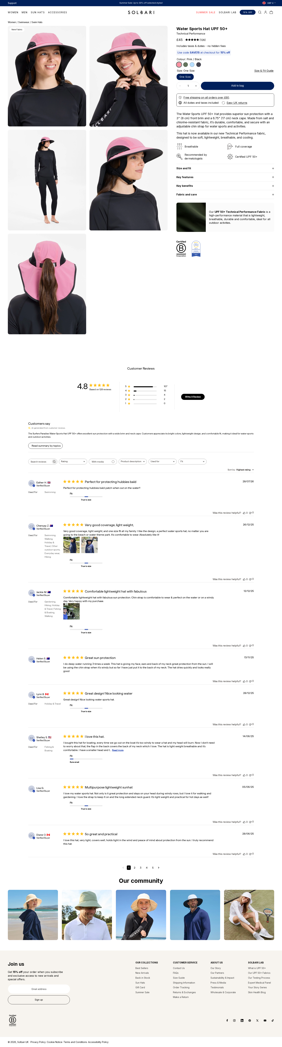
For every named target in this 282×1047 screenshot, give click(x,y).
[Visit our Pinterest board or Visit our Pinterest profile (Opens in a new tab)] (247, 1020)
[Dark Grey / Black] (198, 64)
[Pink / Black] (179, 64)
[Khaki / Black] (185, 64)
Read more (118, 750)
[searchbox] (39, 461)
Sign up (39, 999)
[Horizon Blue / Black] (192, 64)
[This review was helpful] (244, 512)
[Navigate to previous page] (123, 867)
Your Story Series (257, 987)
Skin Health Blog (257, 992)
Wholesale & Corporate (223, 992)
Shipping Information (184, 982)
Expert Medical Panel (259, 982)
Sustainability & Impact (222, 977)
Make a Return (181, 997)
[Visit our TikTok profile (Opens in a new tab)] (270, 1020)
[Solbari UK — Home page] (141, 12)
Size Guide (179, 977)
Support (12, 3)
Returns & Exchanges (184, 992)
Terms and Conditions (75, 1042)
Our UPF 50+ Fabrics (259, 972)
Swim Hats (36, 22)
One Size (185, 76)
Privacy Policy (38, 1042)
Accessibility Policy (98, 1042)
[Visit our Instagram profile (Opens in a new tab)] (232, 1020)
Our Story (216, 968)
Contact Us (179, 968)
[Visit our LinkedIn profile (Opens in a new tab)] (239, 1020)
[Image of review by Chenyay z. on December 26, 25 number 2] (89, 545)
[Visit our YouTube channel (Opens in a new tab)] (262, 1020)
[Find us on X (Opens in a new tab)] (255, 1020)
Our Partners (217, 972)
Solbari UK (23, 1042)
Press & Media (218, 982)
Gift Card (140, 987)
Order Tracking (181, 987)
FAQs (176, 972)
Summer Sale (142, 992)
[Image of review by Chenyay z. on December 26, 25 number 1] (71, 545)
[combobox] (73, 461)
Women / (12, 22)
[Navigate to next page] (159, 867)
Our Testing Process (259, 977)
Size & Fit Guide (264, 70)
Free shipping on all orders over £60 (206, 97)
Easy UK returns (237, 102)
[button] (15, 12)
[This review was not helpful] (250, 512)
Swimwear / (24, 22)
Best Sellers (141, 968)
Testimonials (217, 987)
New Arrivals (142, 972)
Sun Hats (140, 982)
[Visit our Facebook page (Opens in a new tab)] (225, 1020)
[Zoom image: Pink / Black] (47, 76)
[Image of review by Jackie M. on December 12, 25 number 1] (71, 611)
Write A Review (193, 396)
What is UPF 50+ (257, 968)
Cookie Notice (54, 1042)
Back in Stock (142, 977)
